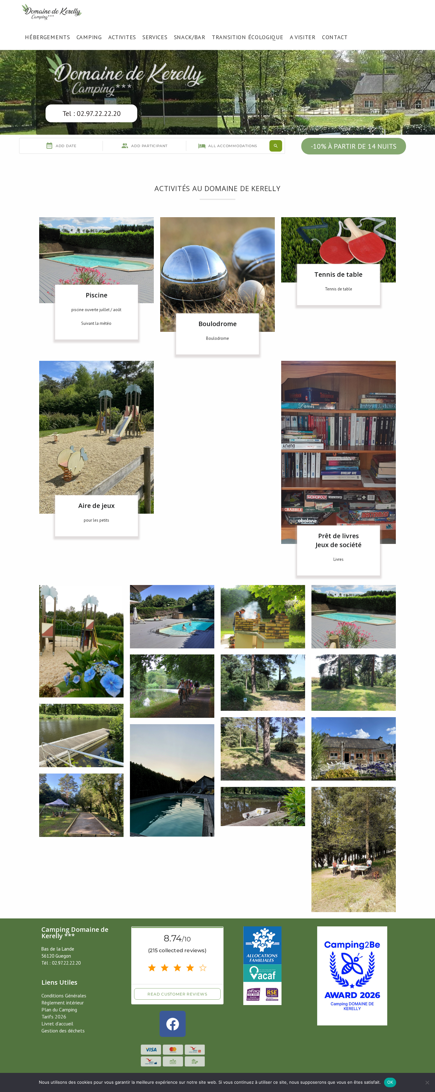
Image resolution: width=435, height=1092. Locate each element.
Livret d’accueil (57, 1023)
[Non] (427, 1082)
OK (390, 1082)
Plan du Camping (59, 1009)
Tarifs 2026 (53, 1016)
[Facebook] (173, 1024)
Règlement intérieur (62, 1002)
